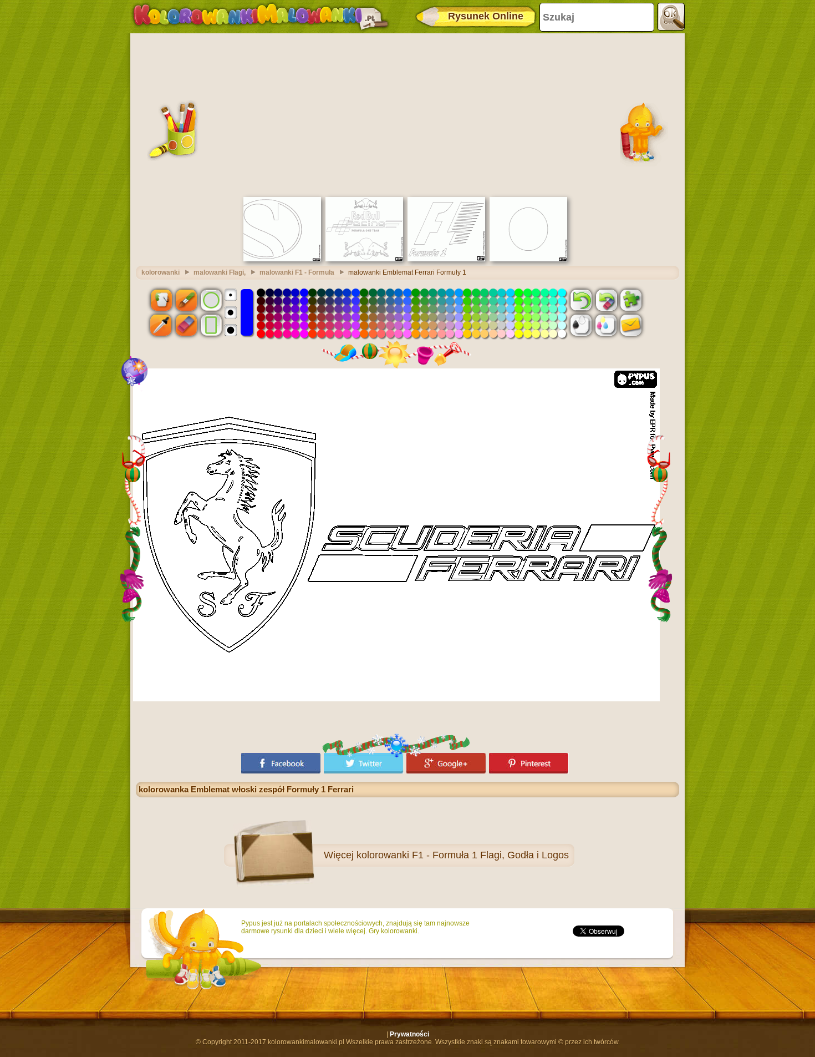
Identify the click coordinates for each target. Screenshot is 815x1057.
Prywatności (409, 1034)
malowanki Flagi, (219, 272)
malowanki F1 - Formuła (296, 272)
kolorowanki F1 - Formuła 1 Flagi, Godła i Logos (462, 855)
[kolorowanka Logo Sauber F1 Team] (282, 259)
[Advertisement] (407, 113)
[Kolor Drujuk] (606, 325)
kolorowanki (160, 272)
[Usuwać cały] (606, 299)
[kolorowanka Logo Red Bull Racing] (364, 259)
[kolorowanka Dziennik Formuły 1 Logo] (446, 259)
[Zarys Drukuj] (581, 325)
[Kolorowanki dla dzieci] (260, 16)
